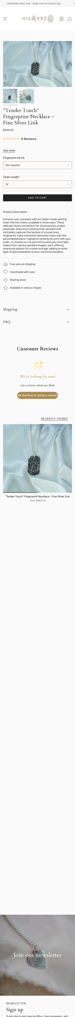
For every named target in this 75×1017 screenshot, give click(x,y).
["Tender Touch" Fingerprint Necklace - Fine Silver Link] (37, 458)
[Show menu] (5, 19)
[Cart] (70, 19)
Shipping (10, 309)
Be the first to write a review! (37, 395)
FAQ (7, 321)
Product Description (15, 212)
